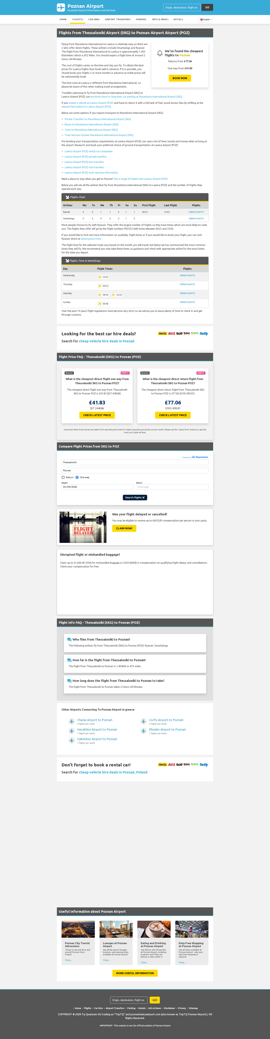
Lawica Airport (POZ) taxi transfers (84, 167)
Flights (77, 19)
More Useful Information (135, 973)
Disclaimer (169, 1008)
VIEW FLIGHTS (196, 212)
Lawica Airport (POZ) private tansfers (86, 156)
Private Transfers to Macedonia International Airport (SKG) (98, 119)
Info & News (160, 19)
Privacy (182, 1008)
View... (68, 960)
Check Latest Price (97, 415)
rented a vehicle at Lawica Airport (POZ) (91, 102)
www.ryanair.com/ (91, 238)
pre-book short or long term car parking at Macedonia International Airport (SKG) (136, 96)
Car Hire (93, 19)
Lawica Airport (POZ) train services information (91, 172)
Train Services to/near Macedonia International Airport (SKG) (99, 135)
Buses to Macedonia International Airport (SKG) (91, 124)
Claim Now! (124, 528)
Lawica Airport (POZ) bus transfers (84, 162)
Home (63, 19)
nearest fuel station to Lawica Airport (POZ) (86, 106)
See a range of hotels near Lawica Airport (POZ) (141, 178)
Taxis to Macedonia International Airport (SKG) (91, 129)
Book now (180, 78)
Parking (141, 19)
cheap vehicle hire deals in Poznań (107, 341)
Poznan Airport (91, 7)
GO (207, 7)
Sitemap (193, 1008)
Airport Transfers (117, 19)
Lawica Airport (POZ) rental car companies (89, 151)
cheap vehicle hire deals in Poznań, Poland (113, 772)
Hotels (178, 19)
